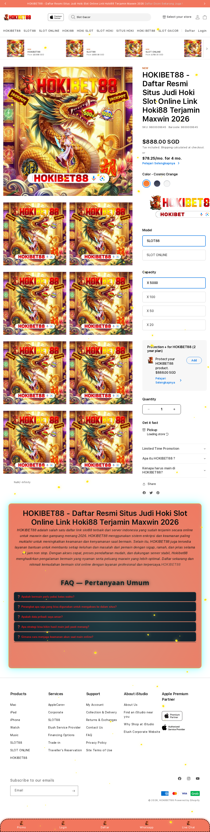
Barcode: (174, 127)
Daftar (105, 827)
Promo (21, 827)
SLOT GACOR (168, 30)
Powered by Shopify (187, 800)
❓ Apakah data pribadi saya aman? (40, 616)
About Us (130, 704)
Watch (15, 727)
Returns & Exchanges (101, 720)
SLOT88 (30, 30)
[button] (12, 31)
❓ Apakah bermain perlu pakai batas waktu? (45, 596)
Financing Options (61, 735)
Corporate (55, 712)
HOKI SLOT (85, 30)
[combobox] (109, 17)
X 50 (150, 311)
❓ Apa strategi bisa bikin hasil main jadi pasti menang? (53, 626)
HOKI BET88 (146, 30)
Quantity (149, 399)
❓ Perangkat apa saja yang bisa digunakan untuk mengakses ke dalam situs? (67, 606)
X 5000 (152, 283)
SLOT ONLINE (49, 30)
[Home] (17, 17)
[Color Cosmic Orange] (146, 183)
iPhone (15, 720)
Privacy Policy (96, 742)
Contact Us (94, 727)
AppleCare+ (56, 704)
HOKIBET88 (12, 30)
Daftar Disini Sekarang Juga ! (164, 3)
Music (14, 735)
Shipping (167, 147)
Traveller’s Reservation (65, 750)
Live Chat (188, 827)
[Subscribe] (73, 791)
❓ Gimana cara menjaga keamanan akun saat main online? (55, 636)
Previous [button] (5, 4)
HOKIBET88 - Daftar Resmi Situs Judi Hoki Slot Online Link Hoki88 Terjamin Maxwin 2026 (105, 3)
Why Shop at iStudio (139, 724)
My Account (95, 704)
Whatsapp (147, 827)
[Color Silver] (167, 183)
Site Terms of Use (99, 750)
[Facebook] (145, 494)
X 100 (151, 297)
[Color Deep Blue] (157, 183)
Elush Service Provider (64, 727)
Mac (13, 704)
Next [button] (205, 4)
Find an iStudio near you (138, 714)
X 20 (150, 325)
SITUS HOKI (125, 30)
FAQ (89, 735)
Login (63, 827)
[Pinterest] (159, 494)
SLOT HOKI (105, 30)
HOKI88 (68, 30)
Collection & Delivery (101, 712)
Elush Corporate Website (142, 731)
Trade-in (54, 742)
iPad (13, 712)
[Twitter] (152, 494)
